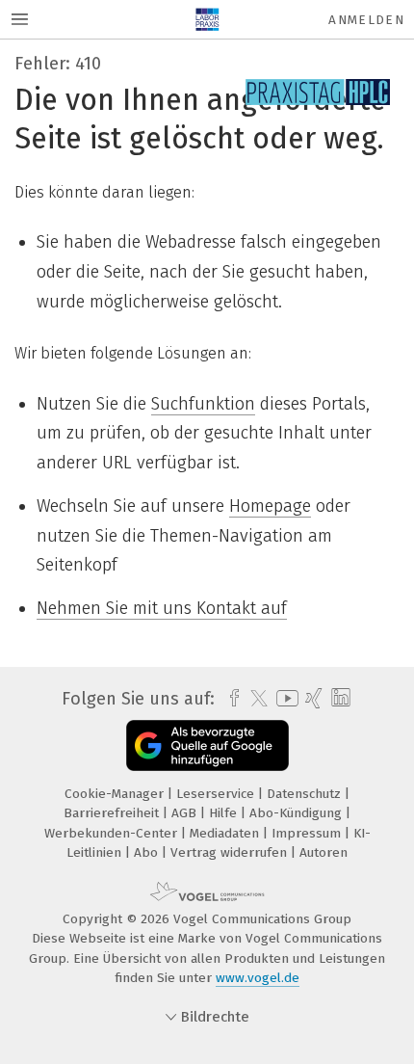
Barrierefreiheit (113, 813)
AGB (185, 813)
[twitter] (254, 698)
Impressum (308, 833)
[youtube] (284, 698)
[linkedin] (338, 698)
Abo (148, 852)
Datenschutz (306, 793)
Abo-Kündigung (297, 813)
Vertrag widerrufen (230, 852)
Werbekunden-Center (112, 833)
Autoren (323, 852)
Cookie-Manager (116, 793)
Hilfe (225, 813)
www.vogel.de (257, 978)
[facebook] (229, 698)
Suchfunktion (203, 403)
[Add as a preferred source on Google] (207, 745)
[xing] (311, 698)
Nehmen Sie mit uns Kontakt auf (162, 608)
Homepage (270, 506)
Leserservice (217, 793)
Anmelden (366, 20)
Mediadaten (226, 833)
